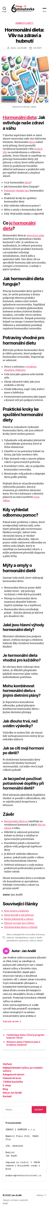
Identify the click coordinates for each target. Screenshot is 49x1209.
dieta (32, 142)
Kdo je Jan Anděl (12, 1092)
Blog (5, 1089)
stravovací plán (35, 235)
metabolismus (21, 937)
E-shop (7, 1085)
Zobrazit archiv (12, 1021)
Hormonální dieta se (16, 821)
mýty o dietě (35, 937)
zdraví (40, 940)
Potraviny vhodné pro (16, 190)
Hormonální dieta (19, 117)
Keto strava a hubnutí (16, 910)
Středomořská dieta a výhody (21, 927)
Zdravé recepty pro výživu (19, 923)
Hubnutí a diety (25, 23)
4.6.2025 (37, 48)
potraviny (23, 940)
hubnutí (10, 937)
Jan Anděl (22, 48)
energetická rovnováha (24, 934)
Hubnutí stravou (12, 1078)
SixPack (7, 1064)
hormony (40, 934)
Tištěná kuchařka (13, 1081)
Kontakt (7, 1096)
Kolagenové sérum (13, 1074)
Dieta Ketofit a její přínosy (19, 915)
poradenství (12, 940)
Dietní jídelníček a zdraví (18, 919)
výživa (32, 940)
